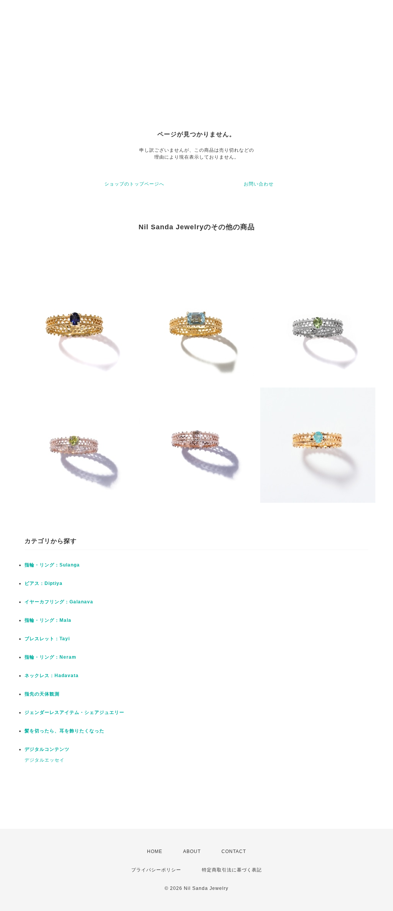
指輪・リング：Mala (48, 620)
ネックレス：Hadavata (52, 675)
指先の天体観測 (42, 694)
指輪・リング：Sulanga (52, 565)
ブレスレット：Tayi (47, 638)
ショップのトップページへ (134, 184)
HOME (154, 851)
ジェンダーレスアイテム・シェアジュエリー (74, 712)
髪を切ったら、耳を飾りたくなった (64, 731)
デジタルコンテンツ (47, 749)
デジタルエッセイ (44, 760)
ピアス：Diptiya (44, 583)
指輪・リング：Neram (50, 657)
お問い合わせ (259, 184)
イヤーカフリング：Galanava (59, 602)
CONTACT (233, 851)
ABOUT (192, 851)
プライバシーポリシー (156, 870)
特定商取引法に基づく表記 (232, 870)
